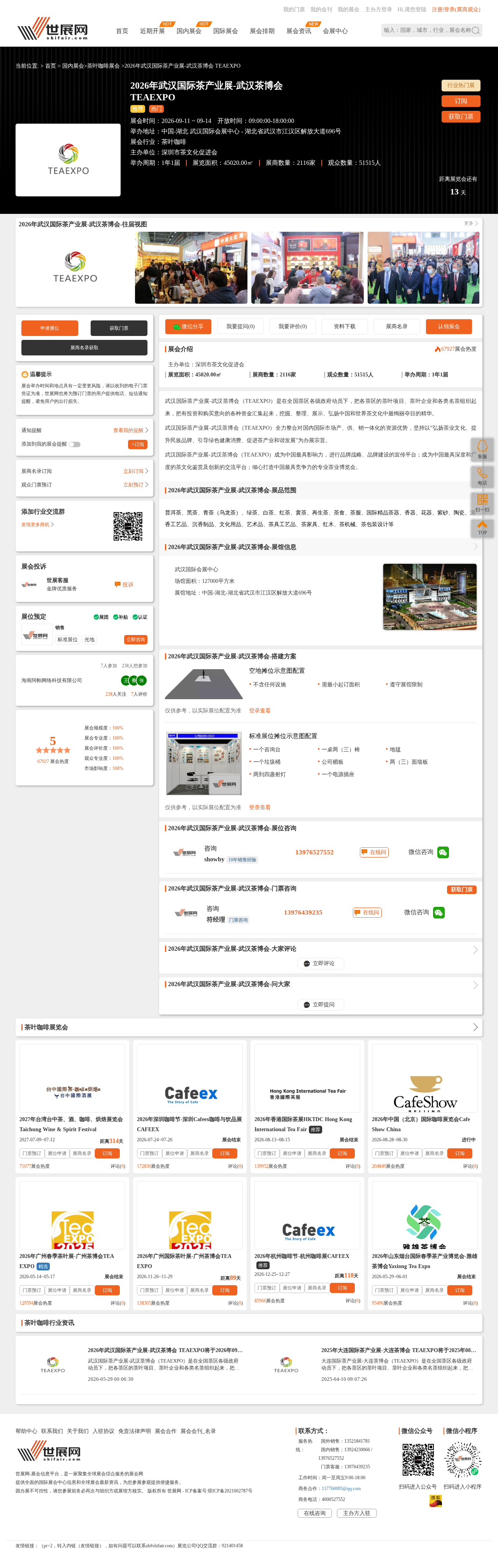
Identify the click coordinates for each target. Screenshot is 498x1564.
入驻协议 (103, 1431)
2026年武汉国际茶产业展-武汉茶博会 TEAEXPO (182, 66)
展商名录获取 (84, 347)
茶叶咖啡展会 (103, 66)
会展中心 (335, 31)
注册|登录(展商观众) (456, 9)
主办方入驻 (356, 1513)
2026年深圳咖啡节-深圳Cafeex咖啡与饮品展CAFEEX (189, 1124)
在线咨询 (315, 1513)
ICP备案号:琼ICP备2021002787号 (219, 1491)
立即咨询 (135, 639)
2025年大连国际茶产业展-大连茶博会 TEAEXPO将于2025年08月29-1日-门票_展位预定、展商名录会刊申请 (398, 1353)
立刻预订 (133, 485)
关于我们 (78, 1431)
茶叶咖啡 (173, 141)
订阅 (461, 101)
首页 (122, 31)
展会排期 (262, 31)
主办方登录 (378, 9)
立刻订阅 (133, 471)
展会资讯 (298, 31)
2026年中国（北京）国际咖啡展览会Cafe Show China (421, 1124)
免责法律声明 (134, 1431)
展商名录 (397, 326)
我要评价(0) (293, 326)
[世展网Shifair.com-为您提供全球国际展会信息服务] (52, 29)
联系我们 (52, 1431)
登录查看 (260, 711)
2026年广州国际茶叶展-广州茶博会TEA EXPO (184, 1261)
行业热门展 (461, 85)
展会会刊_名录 (198, 1431)
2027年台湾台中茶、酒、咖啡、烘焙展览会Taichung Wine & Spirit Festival (71, 1124)
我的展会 (348, 9)
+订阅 (138, 444)
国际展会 (225, 31)
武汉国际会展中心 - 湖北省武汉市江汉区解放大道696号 (265, 131)
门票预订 (32, 1153)
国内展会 (189, 31)
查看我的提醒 (128, 430)
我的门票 (294, 9)
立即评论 (324, 963)
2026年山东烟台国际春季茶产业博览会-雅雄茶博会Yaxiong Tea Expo (424, 1261)
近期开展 (152, 31)
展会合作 (166, 1431)
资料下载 (345, 326)
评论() (117, 1166)
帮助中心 (26, 1431)
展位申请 (57, 1153)
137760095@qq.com (341, 1488)
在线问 (378, 852)
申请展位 (49, 328)
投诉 (128, 585)
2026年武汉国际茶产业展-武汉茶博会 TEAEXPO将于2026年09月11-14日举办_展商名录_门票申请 (165, 1353)
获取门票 (461, 116)
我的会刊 (321, 9)
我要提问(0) (240, 326)
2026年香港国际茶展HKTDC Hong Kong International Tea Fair (303, 1124)
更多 (468, 223)
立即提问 (324, 1005)
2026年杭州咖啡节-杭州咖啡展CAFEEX (301, 1260)
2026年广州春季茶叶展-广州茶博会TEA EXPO (66, 1261)
